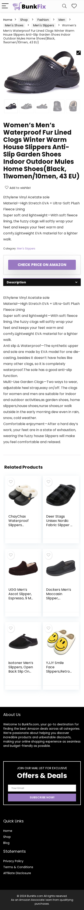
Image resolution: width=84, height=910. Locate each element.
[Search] (64, 6)
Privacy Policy (13, 861)
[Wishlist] (74, 6)
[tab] (42, 282)
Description (16, 282)
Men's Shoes (14, 25)
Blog (6, 843)
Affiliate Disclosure (17, 873)
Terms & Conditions (18, 867)
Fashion (43, 20)
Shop (24, 20)
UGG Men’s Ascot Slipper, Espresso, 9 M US (20, 596)
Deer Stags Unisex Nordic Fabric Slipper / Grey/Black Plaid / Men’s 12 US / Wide (59, 527)
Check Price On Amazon (42, 264)
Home (7, 20)
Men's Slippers (43, 25)
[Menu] (5, 6)
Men (62, 20)
